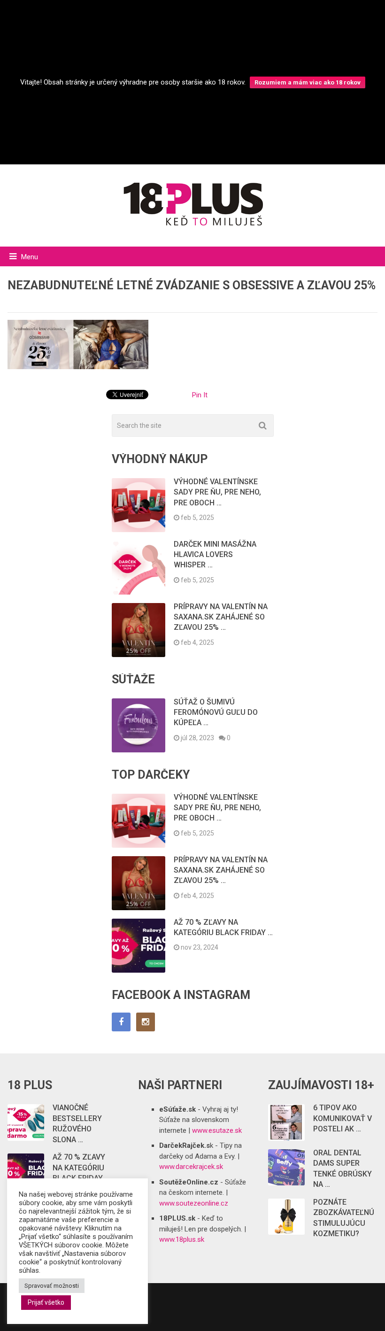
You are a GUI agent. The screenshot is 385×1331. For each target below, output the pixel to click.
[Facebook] (121, 1022)
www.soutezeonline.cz (193, 1203)
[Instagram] (145, 1022)
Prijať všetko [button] (46, 1302)
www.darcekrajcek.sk (191, 1166)
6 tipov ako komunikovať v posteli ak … (342, 1118)
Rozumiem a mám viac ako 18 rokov (307, 82)
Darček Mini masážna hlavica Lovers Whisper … (215, 555)
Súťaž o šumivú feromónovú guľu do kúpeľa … (216, 712)
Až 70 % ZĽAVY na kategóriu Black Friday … (81, 1168)
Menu (29, 257)
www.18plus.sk (181, 1239)
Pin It (200, 395)
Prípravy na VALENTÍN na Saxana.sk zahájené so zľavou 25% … (221, 617)
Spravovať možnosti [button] (51, 1285)
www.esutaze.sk (217, 1130)
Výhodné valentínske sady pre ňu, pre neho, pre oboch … (217, 492)
